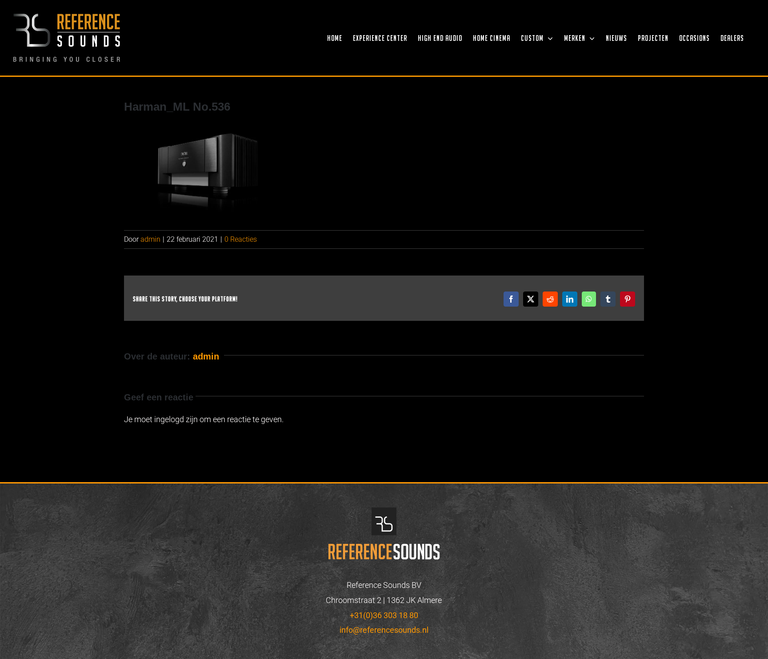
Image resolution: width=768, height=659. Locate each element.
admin (150, 239)
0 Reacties (240, 239)
